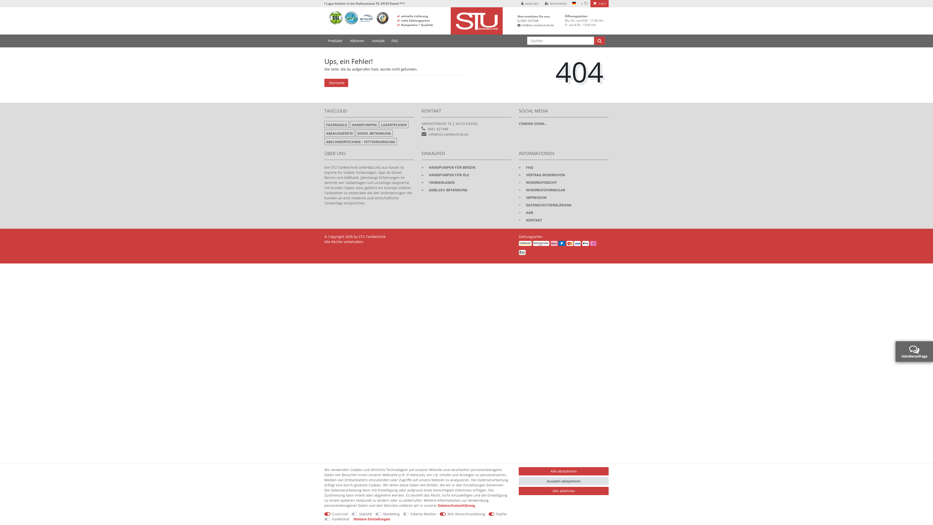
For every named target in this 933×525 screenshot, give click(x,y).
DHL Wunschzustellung (466, 514)
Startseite (337, 82)
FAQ (394, 40)
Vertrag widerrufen (542, 175)
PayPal (501, 514)
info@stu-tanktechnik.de (537, 25)
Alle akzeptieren (564, 471)
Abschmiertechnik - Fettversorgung (360, 142)
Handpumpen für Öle (445, 175)
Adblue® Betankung (444, 190)
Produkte (335, 40)
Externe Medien (423, 514)
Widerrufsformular (545, 190)
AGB (529, 212)
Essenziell (340, 514)
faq (526, 167)
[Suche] (599, 41)
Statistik (365, 514)
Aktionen (357, 40)
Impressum (536, 197)
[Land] (573, 3)
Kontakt (378, 40)
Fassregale (336, 124)
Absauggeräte (339, 133)
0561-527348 (529, 21)
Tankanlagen (438, 182)
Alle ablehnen (564, 491)
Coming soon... (533, 123)
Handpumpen (364, 124)
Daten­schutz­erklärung (456, 505)
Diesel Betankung (374, 133)
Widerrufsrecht (541, 182)
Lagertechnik (394, 124)
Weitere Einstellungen (372, 519)
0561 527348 (438, 129)
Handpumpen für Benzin (448, 167)
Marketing (391, 514)
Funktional (340, 519)
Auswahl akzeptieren (564, 481)
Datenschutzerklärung (548, 205)
